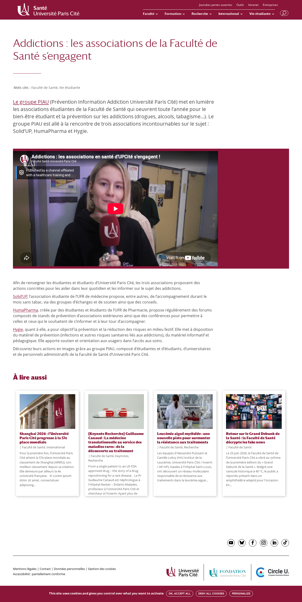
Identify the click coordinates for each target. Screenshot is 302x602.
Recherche (200, 14)
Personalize (241, 593)
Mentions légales (25, 569)
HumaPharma (25, 310)
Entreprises (270, 5)
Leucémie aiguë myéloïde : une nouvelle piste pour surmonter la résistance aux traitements (183, 437)
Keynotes (121, 456)
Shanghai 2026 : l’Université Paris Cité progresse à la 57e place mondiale (44, 437)
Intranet (253, 5)
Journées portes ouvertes (215, 5)
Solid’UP (20, 296)
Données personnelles (69, 569)
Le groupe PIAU (31, 101)
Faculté (148, 14)
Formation (173, 14)
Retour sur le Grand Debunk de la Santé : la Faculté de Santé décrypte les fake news (253, 437)
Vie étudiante (260, 14)
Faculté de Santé (44, 87)
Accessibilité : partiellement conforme (39, 574)
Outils (240, 5)
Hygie (18, 329)
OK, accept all (180, 593)
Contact (45, 569)
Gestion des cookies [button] (102, 569)
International (228, 14)
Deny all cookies (211, 593)
